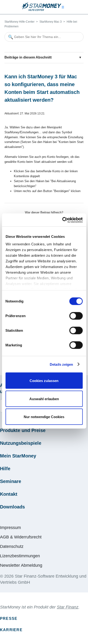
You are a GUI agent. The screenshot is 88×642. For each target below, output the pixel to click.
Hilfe (5, 468)
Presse (8, 619)
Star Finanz (67, 607)
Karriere (11, 630)
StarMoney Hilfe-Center (19, 21)
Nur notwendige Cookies (44, 417)
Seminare (10, 481)
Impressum (10, 527)
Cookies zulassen (44, 381)
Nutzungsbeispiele (20, 443)
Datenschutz (11, 546)
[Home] (41, 10)
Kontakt (8, 494)
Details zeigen (61, 364)
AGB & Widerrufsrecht (21, 537)
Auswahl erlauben (44, 399)
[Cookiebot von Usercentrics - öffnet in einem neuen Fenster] (63, 220)
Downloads (12, 506)
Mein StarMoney (18, 455)
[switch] (76, 316)
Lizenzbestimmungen (20, 556)
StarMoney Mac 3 (50, 21)
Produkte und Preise (23, 430)
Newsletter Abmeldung (21, 565)
